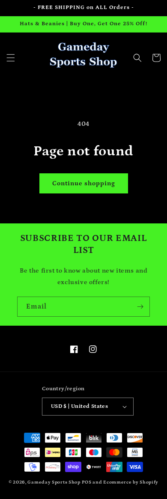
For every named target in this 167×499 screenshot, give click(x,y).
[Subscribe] (140, 307)
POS (87, 482)
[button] (10, 57)
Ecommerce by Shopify (130, 482)
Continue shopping (83, 183)
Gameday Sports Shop (53, 482)
